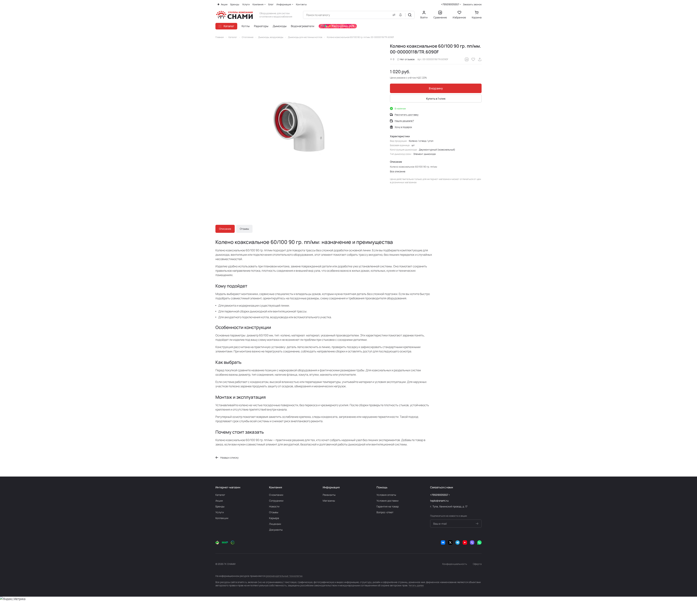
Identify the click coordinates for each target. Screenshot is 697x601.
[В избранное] (473, 59)
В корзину (436, 88)
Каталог (220, 495)
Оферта (477, 564)
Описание (225, 228)
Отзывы (244, 228)
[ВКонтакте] (443, 542)
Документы (276, 529)
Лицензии (275, 524)
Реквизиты (329, 495)
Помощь (381, 487)
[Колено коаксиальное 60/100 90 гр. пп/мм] (299, 126)
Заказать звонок (472, 4)
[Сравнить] (466, 59)
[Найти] (409, 15)
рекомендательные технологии (284, 576)
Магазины (329, 500)
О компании (276, 495)
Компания (275, 487)
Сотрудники (276, 500)
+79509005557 (450, 4)
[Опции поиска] (393, 15)
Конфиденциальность (454, 564)
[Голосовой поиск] (401, 15)
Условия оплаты (386, 495)
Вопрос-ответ (384, 512)
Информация (331, 487)
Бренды (219, 506)
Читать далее (416, 585)
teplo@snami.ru (439, 500)
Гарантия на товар (387, 506)
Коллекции (221, 518)
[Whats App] (479, 542)
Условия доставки (387, 500)
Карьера (274, 518)
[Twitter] (450, 542)
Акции (219, 500)
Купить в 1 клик (436, 98)
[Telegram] (457, 542)
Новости (274, 506)
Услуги (219, 512)
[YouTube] (465, 542)
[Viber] (472, 542)
